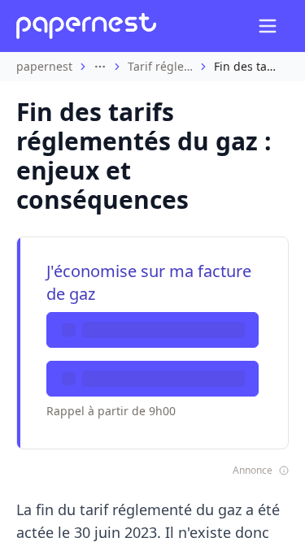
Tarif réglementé (160, 66)
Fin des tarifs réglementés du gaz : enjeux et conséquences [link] (246, 66)
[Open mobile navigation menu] (267, 26)
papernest (44, 66)
